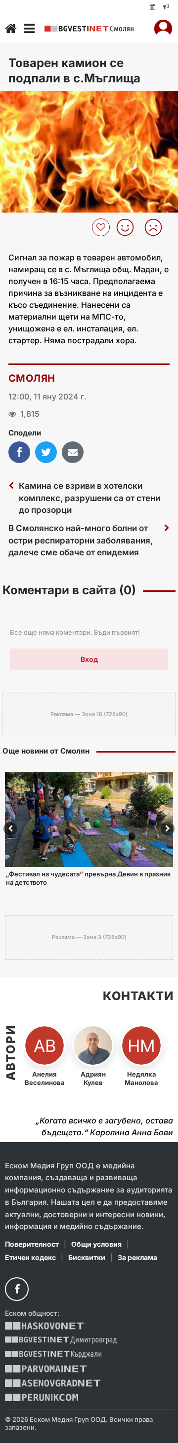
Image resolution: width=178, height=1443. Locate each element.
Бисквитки (86, 1257)
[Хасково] (44, 1326)
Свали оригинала (35, 101)
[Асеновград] (52, 1383)
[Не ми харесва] (157, 227)
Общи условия (96, 1244)
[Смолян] (89, 29)
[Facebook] (17, 1289)
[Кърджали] (53, 1354)
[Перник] (41, 1397)
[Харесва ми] (128, 227)
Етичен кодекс (30, 1257)
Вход (89, 659)
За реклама (137, 1257)
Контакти (138, 996)
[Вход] (163, 28)
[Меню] (29, 28)
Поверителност (32, 1244)
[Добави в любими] (102, 227)
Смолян (31, 378)
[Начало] (11, 28)
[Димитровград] (61, 1340)
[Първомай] (46, 1368)
